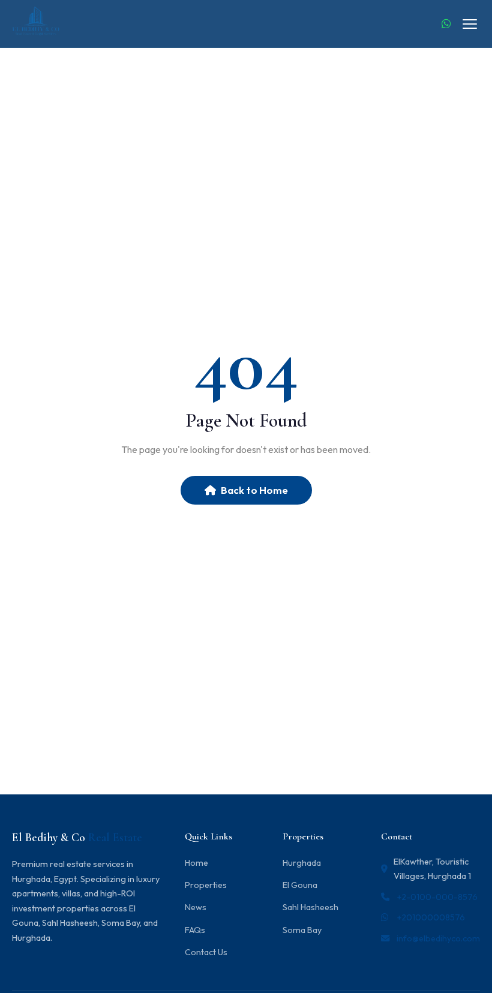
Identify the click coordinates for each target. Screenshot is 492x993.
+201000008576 (431, 917)
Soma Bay (302, 930)
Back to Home (254, 490)
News (195, 907)
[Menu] (470, 24)
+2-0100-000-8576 (437, 897)
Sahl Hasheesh (310, 907)
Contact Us (206, 952)
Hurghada (302, 862)
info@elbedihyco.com (438, 938)
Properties (206, 885)
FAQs (195, 930)
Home (196, 862)
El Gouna (300, 885)
